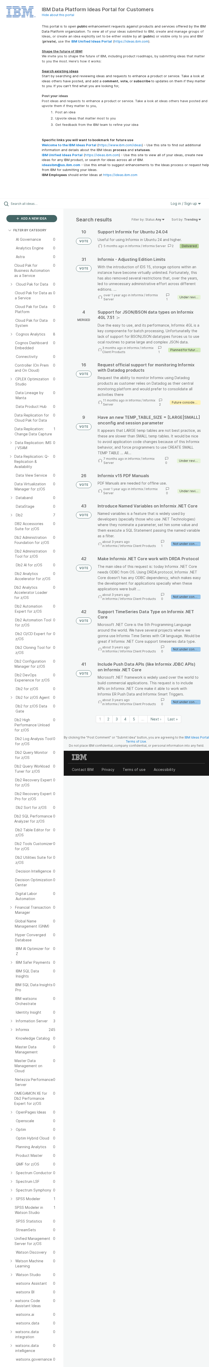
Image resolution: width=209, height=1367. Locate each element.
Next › (156, 719)
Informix (134, 246)
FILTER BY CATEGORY (29, 230)
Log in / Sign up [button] (184, 203)
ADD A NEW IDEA (33, 218)
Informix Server (154, 246)
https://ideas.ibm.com (131, 41)
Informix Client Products (138, 546)
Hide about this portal (58, 15)
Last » (173, 719)
